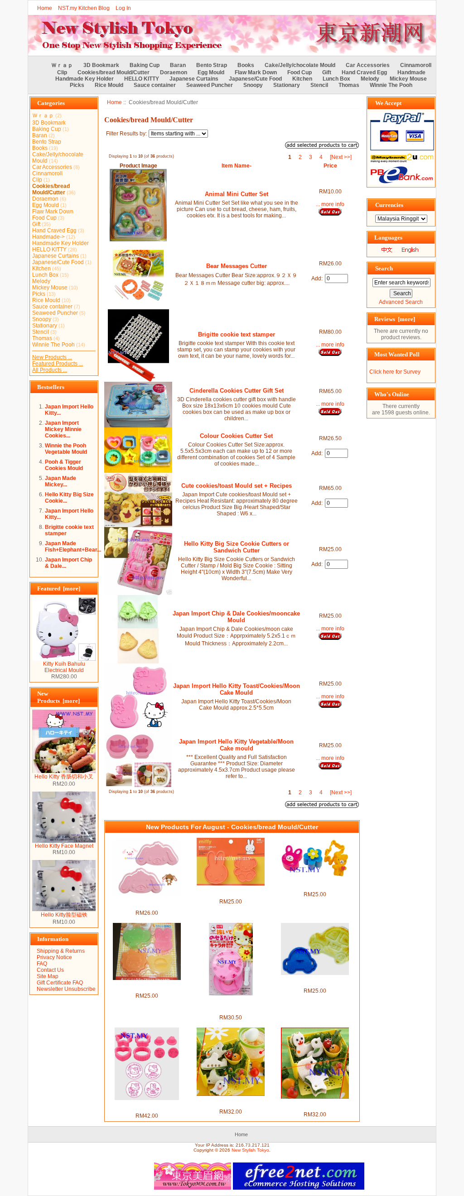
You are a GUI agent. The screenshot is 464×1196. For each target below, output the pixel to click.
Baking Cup (145, 65)
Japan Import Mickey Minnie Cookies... (63, 429)
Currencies (389, 205)
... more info (330, 204)
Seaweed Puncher (209, 85)
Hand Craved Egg (364, 72)
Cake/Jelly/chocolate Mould (300, 65)
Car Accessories (368, 65)
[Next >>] (341, 157)
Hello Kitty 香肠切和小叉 (63, 776)
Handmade (411, 72)
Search (384, 268)
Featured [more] (58, 588)
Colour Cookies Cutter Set (236, 435)
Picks (77, 85)
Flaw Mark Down (256, 72)
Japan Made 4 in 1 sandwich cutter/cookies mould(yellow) (315, 1105)
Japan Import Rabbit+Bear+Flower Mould (315, 885)
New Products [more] (58, 697)
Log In (123, 8)
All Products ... (49, 370)
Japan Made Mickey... (60, 481)
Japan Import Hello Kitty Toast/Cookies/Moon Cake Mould (236, 689)
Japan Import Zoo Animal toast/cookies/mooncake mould (146, 986)
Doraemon (173, 72)
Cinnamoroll (415, 65)
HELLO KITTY (141, 79)
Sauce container (155, 85)
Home (44, 8)
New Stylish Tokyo (250, 1150)
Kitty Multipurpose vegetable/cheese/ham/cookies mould (231, 1004)
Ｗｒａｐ (62, 65)
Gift (326, 72)
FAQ (42, 964)
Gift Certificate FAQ (60, 983)
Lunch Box (336, 79)
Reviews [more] (394, 319)
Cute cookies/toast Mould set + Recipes (236, 485)
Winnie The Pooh (391, 85)
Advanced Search (401, 302)
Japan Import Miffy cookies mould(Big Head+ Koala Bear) (231, 892)
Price (330, 166)
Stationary (286, 85)
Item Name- (236, 166)
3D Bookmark (101, 65)
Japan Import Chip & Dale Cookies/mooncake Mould (236, 617)
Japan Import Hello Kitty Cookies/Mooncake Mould (147, 1106)
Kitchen (302, 79)
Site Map (47, 976)
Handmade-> (48, 237)
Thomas (348, 85)
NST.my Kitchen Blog (84, 8)
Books (245, 65)
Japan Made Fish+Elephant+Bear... (73, 546)
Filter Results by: (126, 133)
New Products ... (52, 357)
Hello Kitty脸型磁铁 (64, 915)
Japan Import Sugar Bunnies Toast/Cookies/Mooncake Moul (146, 903)
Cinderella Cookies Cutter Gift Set (236, 390)
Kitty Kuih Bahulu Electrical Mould (64, 667)
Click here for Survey (394, 372)
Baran (178, 65)
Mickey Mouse (408, 79)
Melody (370, 79)
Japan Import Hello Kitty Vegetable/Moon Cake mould (236, 745)
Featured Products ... (57, 363)
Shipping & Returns (61, 951)
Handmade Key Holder (84, 79)
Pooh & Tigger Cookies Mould (64, 465)
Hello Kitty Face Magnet (64, 846)
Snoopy (253, 85)
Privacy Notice (54, 957)
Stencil (319, 85)
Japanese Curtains (193, 79)
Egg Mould (211, 72)
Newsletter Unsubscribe (66, 989)
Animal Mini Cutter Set (236, 194)
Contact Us (50, 970)
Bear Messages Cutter (236, 266)
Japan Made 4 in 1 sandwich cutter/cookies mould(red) (231, 1102)
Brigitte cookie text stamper (236, 334)
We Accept (388, 103)
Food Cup (299, 72)
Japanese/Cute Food (255, 79)
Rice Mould (109, 85)
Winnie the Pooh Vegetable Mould (66, 448)
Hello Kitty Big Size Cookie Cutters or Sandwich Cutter (236, 547)
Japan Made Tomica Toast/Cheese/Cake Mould (314, 981)
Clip (62, 72)
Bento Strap (211, 65)
